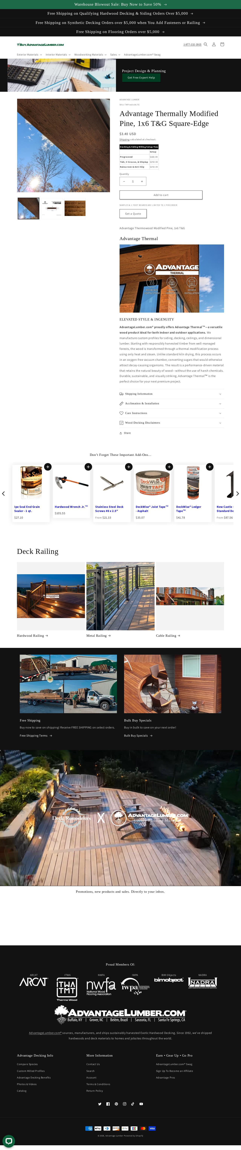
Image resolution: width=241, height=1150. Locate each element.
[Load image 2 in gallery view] (51, 208)
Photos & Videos (27, 1084)
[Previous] (4, 493)
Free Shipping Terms (33, 736)
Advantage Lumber (114, 1135)
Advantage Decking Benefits (34, 1077)
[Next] (237, 493)
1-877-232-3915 (192, 44)
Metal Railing (96, 635)
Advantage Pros (165, 1077)
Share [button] (127, 433)
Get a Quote (133, 213)
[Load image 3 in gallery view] (75, 208)
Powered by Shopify (133, 1135)
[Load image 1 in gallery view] (28, 208)
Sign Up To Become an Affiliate (174, 1071)
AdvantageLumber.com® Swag (174, 1064)
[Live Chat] (8, 1141)
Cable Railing (166, 635)
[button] (29, 55)
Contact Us (93, 1064)
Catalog (21, 1090)
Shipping (125, 139)
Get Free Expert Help (141, 77)
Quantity (124, 174)
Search (90, 1071)
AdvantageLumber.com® (45, 1033)
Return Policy (94, 1090)
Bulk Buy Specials (136, 736)
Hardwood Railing (30, 635)
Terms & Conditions (98, 1084)
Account (91, 1077)
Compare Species (27, 1064)
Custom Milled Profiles (31, 1071)
